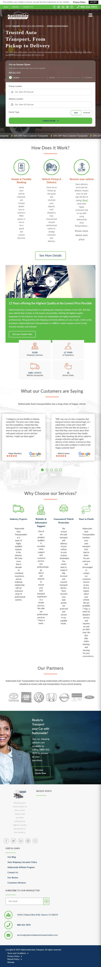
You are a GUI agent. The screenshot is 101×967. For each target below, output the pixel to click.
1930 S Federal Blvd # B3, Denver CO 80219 (37, 915)
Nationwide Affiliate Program (21, 867)
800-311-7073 (89, 7)
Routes (15, 7)
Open (76, 113)
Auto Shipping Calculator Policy (22, 862)
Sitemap (10, 962)
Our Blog (11, 857)
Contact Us (28, 7)
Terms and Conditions (16, 953)
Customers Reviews (16, 883)
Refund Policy (13, 959)
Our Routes (12, 878)
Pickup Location (15, 86)
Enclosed (86, 113)
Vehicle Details (48, 121)
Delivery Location (16, 99)
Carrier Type (14, 112)
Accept (93, 2)
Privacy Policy (79, 2)
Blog (6, 7)
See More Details (50, 255)
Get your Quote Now (22, 334)
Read (85, 200)
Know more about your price (81, 235)
